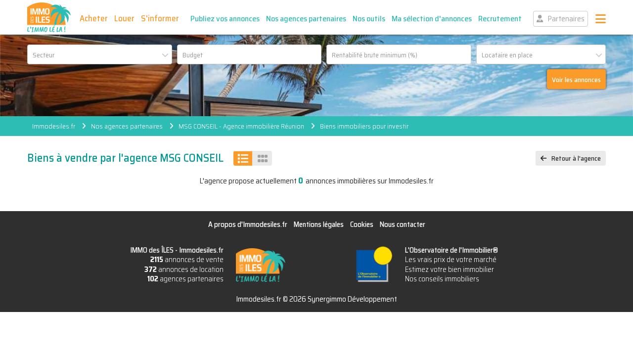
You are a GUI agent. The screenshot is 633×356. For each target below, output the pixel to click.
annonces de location (184, 269)
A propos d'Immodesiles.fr (247, 224)
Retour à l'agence (576, 158)
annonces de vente (187, 260)
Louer (124, 18)
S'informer (160, 18)
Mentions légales (319, 224)
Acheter (94, 18)
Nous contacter (402, 224)
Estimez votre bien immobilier (449, 269)
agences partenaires (185, 279)
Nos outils (369, 18)
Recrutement (500, 18)
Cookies (361, 224)
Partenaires (566, 19)
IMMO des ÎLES (49, 17)
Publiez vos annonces (225, 18)
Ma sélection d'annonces (432, 18)
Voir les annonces (576, 79)
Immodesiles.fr (53, 126)
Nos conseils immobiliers (442, 279)
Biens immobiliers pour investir (364, 126)
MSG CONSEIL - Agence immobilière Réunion (241, 126)
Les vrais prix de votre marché (451, 260)
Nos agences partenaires (306, 18)
